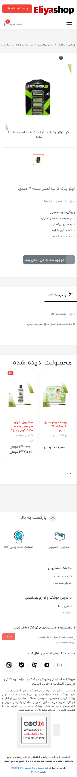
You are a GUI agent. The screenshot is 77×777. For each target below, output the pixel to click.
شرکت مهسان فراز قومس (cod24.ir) (31, 768)
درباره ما (66, 612)
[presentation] (70, 474)
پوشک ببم (60, 435)
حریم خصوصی (62, 582)
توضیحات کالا (58, 295)
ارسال (9, 636)
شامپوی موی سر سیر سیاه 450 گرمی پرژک (21, 426)
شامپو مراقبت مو (23, 437)
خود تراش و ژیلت (24, 45)
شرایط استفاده (62, 576)
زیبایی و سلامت (66, 45)
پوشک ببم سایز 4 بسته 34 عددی (56, 426)
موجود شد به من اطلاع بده (44, 260)
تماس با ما (65, 606)
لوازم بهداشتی (45, 45)
